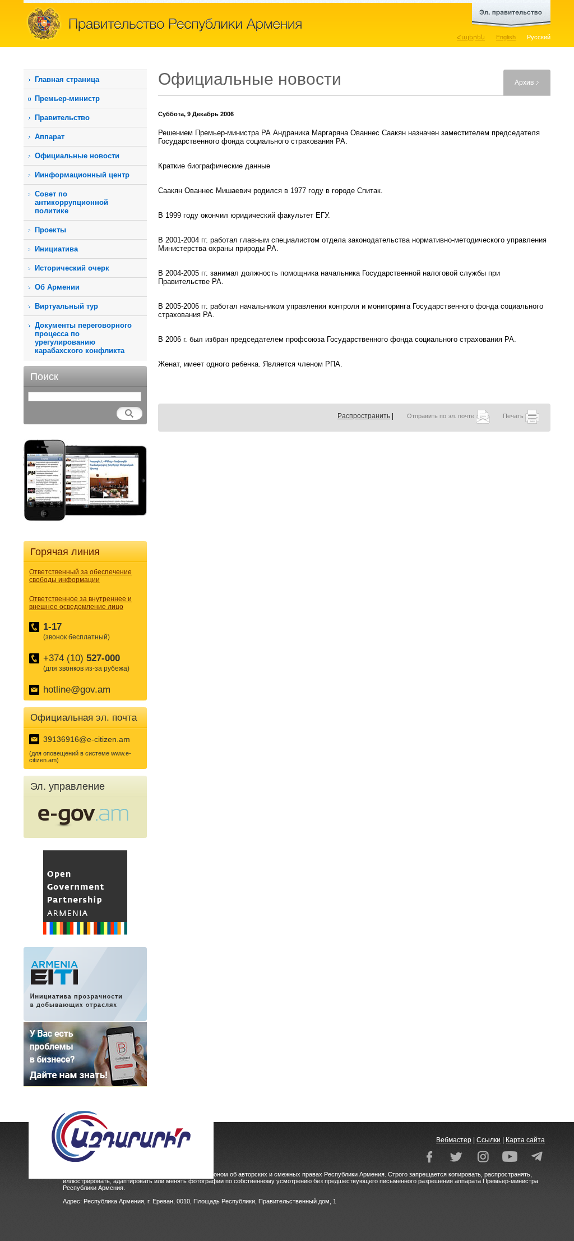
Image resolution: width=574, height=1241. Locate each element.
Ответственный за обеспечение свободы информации (80, 576)
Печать (514, 416)
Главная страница (67, 79)
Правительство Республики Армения (214, 23)
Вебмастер (453, 1140)
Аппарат (49, 136)
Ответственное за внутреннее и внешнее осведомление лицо (80, 603)
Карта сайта (525, 1140)
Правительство (62, 117)
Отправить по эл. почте (441, 416)
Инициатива (56, 249)
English (506, 37)
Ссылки (488, 1140)
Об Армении (57, 287)
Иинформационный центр (82, 175)
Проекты (50, 230)
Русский (538, 37)
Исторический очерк (72, 268)
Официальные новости (77, 156)
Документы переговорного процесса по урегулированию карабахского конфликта (83, 338)
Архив (524, 82)
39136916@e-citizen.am (86, 739)
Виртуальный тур (66, 306)
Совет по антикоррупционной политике (71, 202)
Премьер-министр (67, 98)
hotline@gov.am (76, 689)
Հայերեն (471, 37)
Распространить (363, 416)
